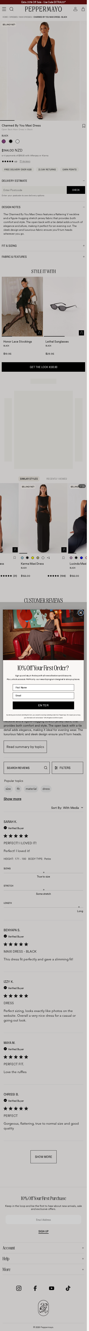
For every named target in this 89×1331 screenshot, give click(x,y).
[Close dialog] (80, 612)
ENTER (43, 705)
